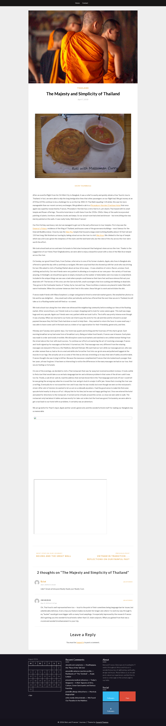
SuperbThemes (102, 722)
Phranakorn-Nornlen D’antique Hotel (106, 205)
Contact (85, 3)
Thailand (83, 88)
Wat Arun (100, 235)
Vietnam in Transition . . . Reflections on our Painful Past (108, 557)
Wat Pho (69, 232)
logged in (80, 642)
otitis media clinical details (75, 698)
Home (77, 3)
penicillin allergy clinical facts (76, 692)
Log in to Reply (128, 582)
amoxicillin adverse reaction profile (79, 671)
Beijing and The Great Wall (53, 556)
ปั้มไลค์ (43, 582)
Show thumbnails (83, 186)
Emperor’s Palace (40, 228)
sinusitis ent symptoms (74, 665)
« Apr (30, 695)
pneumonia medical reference (77, 680)
